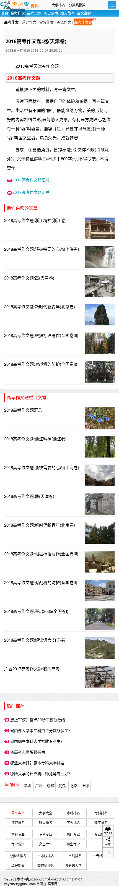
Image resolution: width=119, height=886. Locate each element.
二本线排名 (73, 855)
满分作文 (29, 22)
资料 (34, 6)
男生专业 (73, 843)
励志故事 (67, 12)
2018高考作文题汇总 (31, 179)
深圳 (27, 785)
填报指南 (18, 865)
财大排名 (45, 822)
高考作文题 (83, 22)
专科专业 (45, 834)
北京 (73, 785)
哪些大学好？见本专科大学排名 (37, 762)
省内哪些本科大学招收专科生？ (37, 741)
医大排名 (73, 822)
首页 (4, 12)
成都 (50, 785)
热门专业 (73, 834)
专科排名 (101, 813)
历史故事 (51, 12)
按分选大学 (73, 865)
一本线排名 (45, 855)
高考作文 (18, 12)
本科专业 (18, 834)
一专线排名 (101, 855)
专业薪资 (18, 843)
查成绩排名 (45, 865)
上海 (85, 785)
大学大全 (45, 813)
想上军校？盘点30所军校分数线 (37, 719)
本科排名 (73, 813)
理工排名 (101, 822)
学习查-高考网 (47, 883)
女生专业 (45, 843)
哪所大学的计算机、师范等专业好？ (41, 773)
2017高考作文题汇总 (31, 192)
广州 (38, 785)
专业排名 (101, 834)
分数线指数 (77, 4)
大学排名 (58, 4)
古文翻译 (84, 12)
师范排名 (18, 822)
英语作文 (64, 22)
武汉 (62, 785)
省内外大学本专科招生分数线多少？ (41, 730)
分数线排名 (18, 855)
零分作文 (46, 22)
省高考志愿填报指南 (27, 752)
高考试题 (34, 12)
